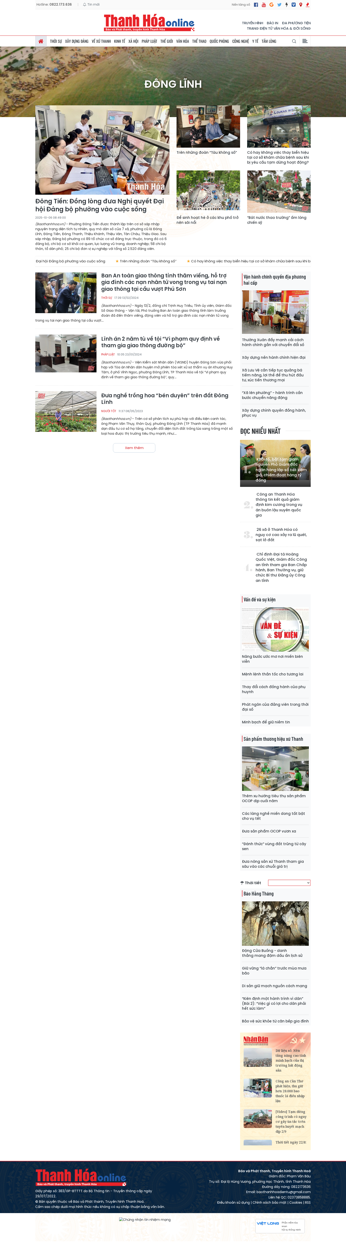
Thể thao (199, 41)
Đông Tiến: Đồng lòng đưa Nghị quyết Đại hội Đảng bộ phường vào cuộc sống (99, 205)
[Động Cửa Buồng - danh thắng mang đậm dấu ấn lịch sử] (275, 923)
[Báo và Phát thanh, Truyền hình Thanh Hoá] (149, 22)
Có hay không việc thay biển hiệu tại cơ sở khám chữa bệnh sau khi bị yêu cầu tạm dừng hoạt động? (278, 157)
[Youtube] (264, 4)
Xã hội (133, 41)
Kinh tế (119, 41)
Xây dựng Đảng (77, 41)
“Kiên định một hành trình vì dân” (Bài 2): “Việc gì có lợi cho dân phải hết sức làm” (274, 1003)
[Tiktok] (287, 4)
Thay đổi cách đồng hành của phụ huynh (274, 689)
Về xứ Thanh (101, 41)
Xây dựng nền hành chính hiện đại (274, 357)
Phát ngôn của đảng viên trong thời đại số (275, 707)
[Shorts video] (308, 4)
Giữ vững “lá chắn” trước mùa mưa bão (274, 971)
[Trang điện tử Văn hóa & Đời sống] (294, 4)
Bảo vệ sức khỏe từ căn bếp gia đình (275, 1021)
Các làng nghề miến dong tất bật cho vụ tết (273, 816)
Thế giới (167, 41)
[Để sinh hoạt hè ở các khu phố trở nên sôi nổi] (208, 191)
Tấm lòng (269, 41)
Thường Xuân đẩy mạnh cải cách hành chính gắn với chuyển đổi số (273, 342)
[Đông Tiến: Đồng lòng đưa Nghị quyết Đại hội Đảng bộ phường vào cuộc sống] (102, 150)
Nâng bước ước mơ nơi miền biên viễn (272, 659)
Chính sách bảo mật (269, 1202)
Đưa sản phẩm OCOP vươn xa (269, 831)
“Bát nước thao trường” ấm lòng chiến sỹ (276, 220)
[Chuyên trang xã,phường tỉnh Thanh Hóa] (300, 4)
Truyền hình (252, 22)
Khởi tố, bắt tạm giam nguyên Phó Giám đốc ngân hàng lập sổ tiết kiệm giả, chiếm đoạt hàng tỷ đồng (281, 470)
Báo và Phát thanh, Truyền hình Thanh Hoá (81, 1177)
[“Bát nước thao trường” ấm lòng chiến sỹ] (279, 191)
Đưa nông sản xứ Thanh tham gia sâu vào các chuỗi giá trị (273, 864)
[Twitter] (279, 4)
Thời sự (56, 41)
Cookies (295, 1202)
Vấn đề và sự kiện (260, 599)
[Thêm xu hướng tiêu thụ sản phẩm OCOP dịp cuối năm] (275, 768)
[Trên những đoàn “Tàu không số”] (208, 126)
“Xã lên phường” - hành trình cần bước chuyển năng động (272, 395)
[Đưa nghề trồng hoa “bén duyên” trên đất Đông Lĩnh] (66, 411)
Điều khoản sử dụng (233, 1202)
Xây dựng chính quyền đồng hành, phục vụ (274, 413)
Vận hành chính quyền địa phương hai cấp (275, 279)
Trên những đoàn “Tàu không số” (207, 152)
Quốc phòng (219, 41)
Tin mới (93, 4)
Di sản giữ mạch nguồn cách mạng (274, 985)
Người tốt (108, 411)
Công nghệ (240, 41)
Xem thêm (134, 447)
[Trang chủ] (41, 41)
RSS (308, 1202)
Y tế (255, 41)
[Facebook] (256, 4)
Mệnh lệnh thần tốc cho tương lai (272, 674)
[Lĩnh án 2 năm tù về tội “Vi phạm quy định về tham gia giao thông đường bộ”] (66, 355)
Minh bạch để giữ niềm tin (266, 722)
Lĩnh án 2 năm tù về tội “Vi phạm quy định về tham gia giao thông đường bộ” (160, 342)
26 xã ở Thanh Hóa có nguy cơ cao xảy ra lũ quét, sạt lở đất (281, 535)
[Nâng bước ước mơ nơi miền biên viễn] (275, 629)
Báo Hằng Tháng (259, 893)
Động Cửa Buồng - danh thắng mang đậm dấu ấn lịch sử (272, 953)
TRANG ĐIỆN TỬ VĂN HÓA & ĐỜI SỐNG (279, 28)
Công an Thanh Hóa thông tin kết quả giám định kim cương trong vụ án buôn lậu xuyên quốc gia (279, 505)
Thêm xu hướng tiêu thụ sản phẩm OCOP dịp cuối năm (274, 798)
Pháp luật (149, 41)
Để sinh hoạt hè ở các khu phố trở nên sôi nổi (207, 220)
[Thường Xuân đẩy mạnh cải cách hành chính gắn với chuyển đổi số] (275, 312)
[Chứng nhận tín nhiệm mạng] (145, 1219)
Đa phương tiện (296, 22)
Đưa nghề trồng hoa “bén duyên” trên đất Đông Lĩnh (164, 399)
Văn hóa (182, 41)
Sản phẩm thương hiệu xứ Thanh (273, 739)
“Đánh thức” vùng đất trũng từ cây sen (274, 846)
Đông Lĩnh (173, 84)
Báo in (272, 22)
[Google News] (272, 4)
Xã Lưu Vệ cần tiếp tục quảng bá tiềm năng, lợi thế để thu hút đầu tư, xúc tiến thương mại (273, 375)
